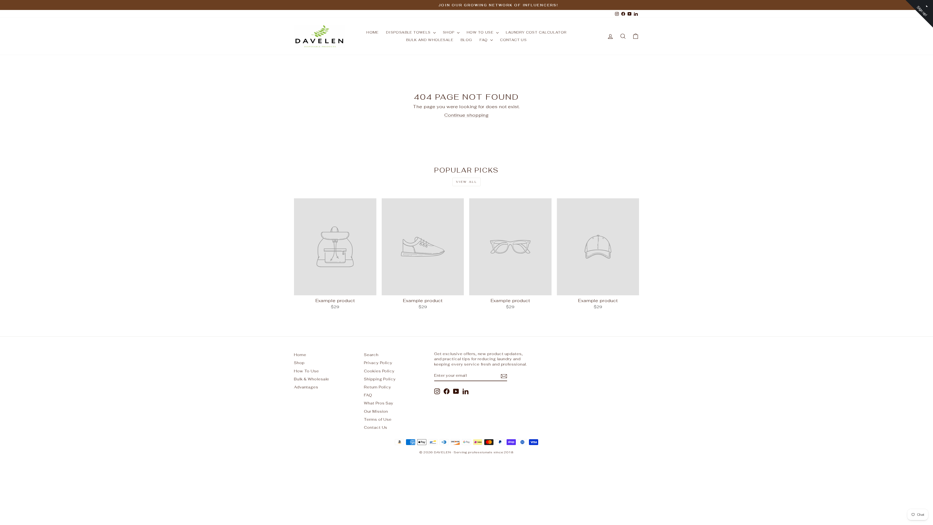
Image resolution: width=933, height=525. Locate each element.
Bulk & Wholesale (311, 379)
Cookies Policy (379, 371)
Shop (449, 32)
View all (466, 182)
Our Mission (376, 411)
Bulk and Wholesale (429, 40)
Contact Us (513, 40)
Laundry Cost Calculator (536, 32)
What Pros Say (378, 403)
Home (372, 32)
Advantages (306, 387)
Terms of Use (378, 419)
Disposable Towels (409, 32)
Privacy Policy (378, 362)
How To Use (306, 371)
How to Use (481, 32)
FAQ (484, 40)
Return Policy (377, 387)
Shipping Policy (380, 379)
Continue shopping (466, 115)
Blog (466, 40)
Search (371, 354)
